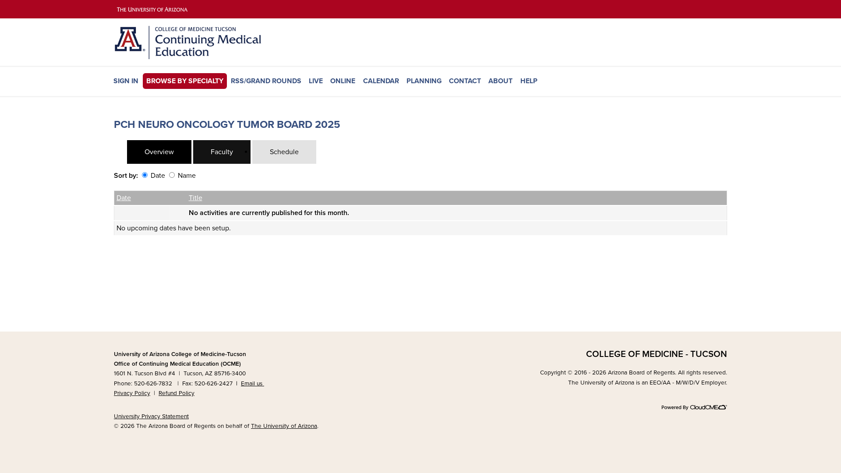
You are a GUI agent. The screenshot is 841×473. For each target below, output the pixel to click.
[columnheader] (141, 198)
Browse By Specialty (184, 81)
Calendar (381, 81)
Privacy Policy (132, 393)
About (500, 81)
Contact (465, 81)
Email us (252, 383)
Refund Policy (176, 393)
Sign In (125, 81)
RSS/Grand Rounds (266, 81)
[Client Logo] (201, 57)
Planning (424, 81)
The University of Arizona (284, 426)
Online (342, 81)
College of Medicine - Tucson (656, 354)
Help (528, 81)
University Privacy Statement (151, 416)
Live (316, 81)
